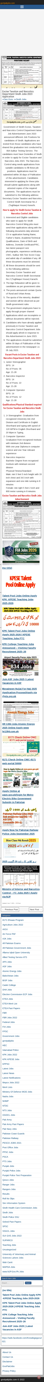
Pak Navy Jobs (9, 1129)
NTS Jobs (7, 1110)
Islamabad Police (10, 1050)
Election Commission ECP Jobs (17, 994)
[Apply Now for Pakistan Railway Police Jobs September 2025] (21, 817)
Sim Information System (13, 1203)
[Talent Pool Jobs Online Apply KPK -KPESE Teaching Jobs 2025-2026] (21, 583)
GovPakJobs (8, 1366)
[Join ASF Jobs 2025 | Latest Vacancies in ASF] (21, 666)
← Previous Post (10, 909)
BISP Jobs (7, 980)
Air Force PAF (9, 934)
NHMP (5, 1101)
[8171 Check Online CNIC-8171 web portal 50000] (21, 746)
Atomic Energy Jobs (11, 971)
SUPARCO (7, 1240)
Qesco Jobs (8, 1180)
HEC (4, 1045)
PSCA (5, 1157)
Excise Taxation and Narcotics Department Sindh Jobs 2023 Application (18, 94)
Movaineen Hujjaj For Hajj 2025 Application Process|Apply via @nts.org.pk (19, 692)
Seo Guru (8, 99)
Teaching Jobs (9, 1245)
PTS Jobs (7, 1161)
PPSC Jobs (7, 1152)
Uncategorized (9, 1249)
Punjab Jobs (8, 1166)
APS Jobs (7, 962)
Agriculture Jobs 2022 (12, 925)
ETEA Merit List (9, 1003)
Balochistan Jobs (10, 976)
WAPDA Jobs (8, 1267)
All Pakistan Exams (11, 943)
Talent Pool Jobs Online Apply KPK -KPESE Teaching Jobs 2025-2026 (19, 599)
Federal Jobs (8, 1022)
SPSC (5, 1226)
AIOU (5, 929)
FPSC (5, 1031)
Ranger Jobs (8, 1184)
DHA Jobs (7, 990)
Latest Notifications (11, 1078)
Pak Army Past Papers (13, 1124)
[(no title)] (21, 553)
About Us (6, 1352)
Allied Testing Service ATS (14, 957)
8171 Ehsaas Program (13, 920)
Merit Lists (7, 1087)
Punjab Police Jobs (11, 1170)
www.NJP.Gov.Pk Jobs (13, 1271)
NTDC (5, 1106)
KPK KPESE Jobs (10, 1059)
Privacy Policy (9, 1371)
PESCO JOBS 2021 (11, 1143)
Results (6, 1194)
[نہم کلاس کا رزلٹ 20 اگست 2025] (21, 848)
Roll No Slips (8, 1198)
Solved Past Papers (11, 1222)
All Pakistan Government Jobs (16, 948)
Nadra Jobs (7, 1096)
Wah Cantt (7, 1262)
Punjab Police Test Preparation (17, 1175)
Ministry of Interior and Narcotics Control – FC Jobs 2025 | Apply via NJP (21, 893)
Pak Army (7, 1120)
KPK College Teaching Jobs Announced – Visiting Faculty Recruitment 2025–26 (19, 648)
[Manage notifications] (39, 1377)
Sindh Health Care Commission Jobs (19, 1208)
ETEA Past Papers (11, 1008)
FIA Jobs (6, 1027)
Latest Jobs (7, 1068)
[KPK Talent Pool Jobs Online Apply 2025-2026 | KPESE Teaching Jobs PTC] (21, 618)
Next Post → (36, 909)
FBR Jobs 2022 (9, 1017)
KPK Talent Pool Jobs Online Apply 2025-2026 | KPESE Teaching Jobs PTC (18, 635)
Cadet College (9, 985)
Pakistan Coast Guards (13, 1133)
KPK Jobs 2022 (9, 1054)
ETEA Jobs (7, 999)
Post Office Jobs (10, 1147)
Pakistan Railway (10, 1138)
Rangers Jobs (9, 1189)
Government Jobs (10, 1036)
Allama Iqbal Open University (16, 952)
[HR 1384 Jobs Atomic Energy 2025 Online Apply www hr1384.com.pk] (21, 711)
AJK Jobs (6, 939)
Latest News (8, 1073)
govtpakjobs (8, 1041)
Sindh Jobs (21, 99)
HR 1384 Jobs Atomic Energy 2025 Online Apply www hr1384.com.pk (18, 728)
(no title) (7, 568)
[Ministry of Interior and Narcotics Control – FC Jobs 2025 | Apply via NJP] (21, 876)
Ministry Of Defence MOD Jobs (17, 1092)
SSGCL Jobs (8, 1231)
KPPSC (6, 1064)
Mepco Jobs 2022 (10, 1082)
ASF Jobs (7, 966)
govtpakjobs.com (7, 3)
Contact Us (7, 1357)
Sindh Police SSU (10, 1217)
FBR (4, 1013)
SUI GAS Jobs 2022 (12, 1236)
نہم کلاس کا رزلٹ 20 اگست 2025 (19, 861)
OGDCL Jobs (8, 1115)
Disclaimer (7, 1361)
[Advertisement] (22, 33)
